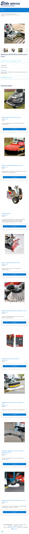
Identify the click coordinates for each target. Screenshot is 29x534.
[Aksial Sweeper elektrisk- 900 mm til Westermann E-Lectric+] (14, 485)
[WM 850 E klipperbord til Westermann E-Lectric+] (14, 102)
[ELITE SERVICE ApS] (14, 3)
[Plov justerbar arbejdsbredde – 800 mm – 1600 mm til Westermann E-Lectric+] (14, 435)
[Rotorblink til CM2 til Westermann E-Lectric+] (14, 343)
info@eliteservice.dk (11, 527)
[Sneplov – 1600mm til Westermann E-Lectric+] (14, 247)
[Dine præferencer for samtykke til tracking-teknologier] (2, 531)
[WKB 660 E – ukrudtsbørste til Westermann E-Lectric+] (14, 150)
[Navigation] (2, 10)
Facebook (15, 529)
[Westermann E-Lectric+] (14, 198)
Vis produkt (14, 129)
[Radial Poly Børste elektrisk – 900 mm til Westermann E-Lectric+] (14, 387)
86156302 (20, 526)
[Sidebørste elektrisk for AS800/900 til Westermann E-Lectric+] (14, 295)
